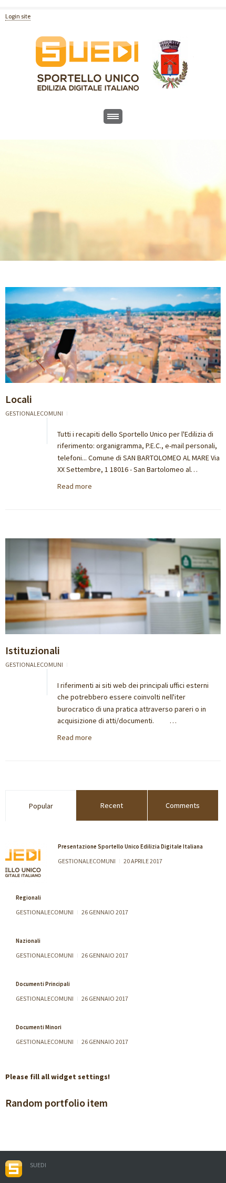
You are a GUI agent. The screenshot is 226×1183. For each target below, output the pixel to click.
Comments (183, 805)
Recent (111, 805)
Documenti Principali (43, 984)
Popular (41, 806)
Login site (17, 16)
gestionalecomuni (34, 413)
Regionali (28, 897)
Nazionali (28, 940)
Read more (74, 486)
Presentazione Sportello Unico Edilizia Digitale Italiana (130, 846)
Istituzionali (32, 650)
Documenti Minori (38, 1027)
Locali (18, 399)
